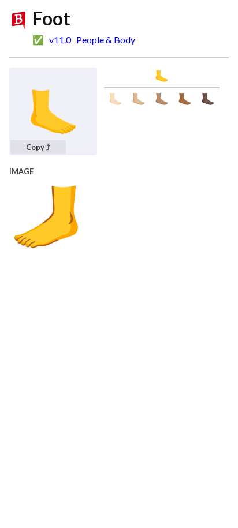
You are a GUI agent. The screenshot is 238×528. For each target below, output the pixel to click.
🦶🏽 (162, 99)
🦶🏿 (208, 99)
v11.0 (60, 39)
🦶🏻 (115, 99)
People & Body (105, 39)
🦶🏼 (139, 99)
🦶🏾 (185, 99)
